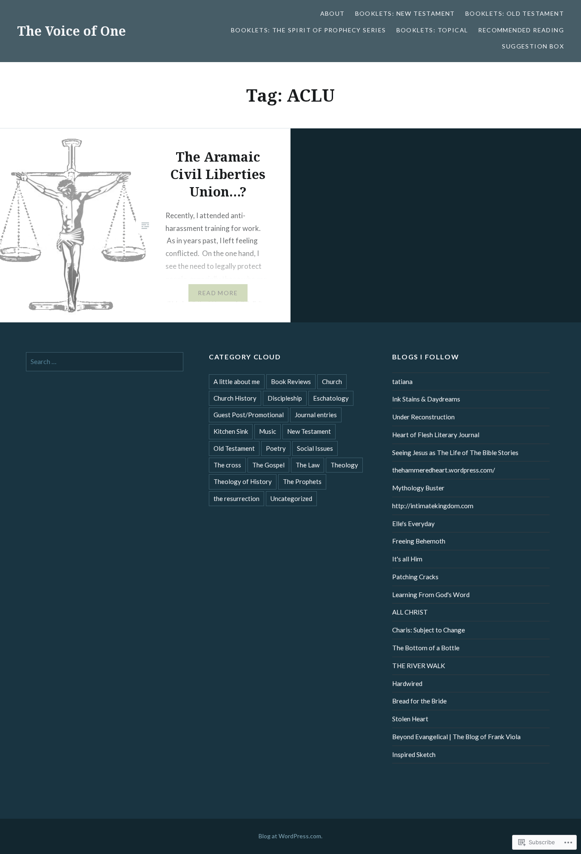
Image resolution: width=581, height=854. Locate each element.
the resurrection (236, 498)
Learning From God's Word (431, 594)
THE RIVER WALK (418, 665)
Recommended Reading (521, 30)
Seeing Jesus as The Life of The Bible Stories (455, 452)
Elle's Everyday (413, 523)
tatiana (402, 381)
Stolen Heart (410, 719)
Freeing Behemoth (418, 541)
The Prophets (302, 481)
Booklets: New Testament (405, 13)
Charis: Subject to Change (428, 630)
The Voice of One (71, 31)
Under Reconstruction (423, 417)
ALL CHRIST (410, 612)
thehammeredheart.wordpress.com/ (443, 470)
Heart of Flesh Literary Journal (435, 434)
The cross (227, 465)
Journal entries (316, 414)
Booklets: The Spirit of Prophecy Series (308, 30)
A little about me (237, 381)
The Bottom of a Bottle (425, 648)
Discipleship (285, 398)
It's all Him (407, 559)
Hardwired (407, 683)
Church (332, 381)
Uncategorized (291, 498)
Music (267, 431)
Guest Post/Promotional (249, 414)
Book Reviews (291, 381)
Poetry (276, 448)
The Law (307, 465)
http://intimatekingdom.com (432, 506)
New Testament (309, 431)
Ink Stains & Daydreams (426, 399)
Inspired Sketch (414, 754)
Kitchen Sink (231, 431)
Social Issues (315, 448)
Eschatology (331, 398)
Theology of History (243, 481)
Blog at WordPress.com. (290, 836)
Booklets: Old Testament (514, 13)
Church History (235, 398)
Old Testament (234, 448)
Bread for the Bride (419, 701)
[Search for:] (105, 361)
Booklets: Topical (432, 30)
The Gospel (268, 465)
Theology (344, 465)
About (332, 13)
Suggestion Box (533, 46)
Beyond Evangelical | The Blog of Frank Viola (456, 736)
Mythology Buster (418, 488)
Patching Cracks (415, 577)
